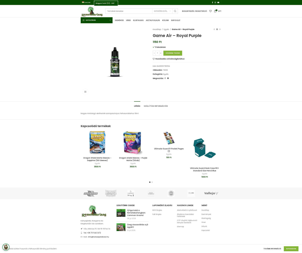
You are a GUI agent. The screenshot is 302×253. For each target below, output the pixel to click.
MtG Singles (157, 210)
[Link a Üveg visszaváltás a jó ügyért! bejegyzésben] (121, 227)
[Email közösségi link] (168, 78)
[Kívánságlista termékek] (210, 11)
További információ (272, 249)
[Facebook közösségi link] (212, 2)
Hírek (204, 222)
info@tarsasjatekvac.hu (98, 237)
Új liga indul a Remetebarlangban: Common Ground (136, 213)
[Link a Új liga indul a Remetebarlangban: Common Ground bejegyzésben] (121, 213)
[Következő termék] (219, 29)
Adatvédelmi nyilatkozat (187, 210)
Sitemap (180, 226)
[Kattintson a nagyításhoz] (85, 92)
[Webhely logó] (92, 11)
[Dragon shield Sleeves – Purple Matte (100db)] (133, 143)
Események (206, 214)
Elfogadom (291, 249)
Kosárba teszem (173, 53)
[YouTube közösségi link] (218, 2)
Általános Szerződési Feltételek (185, 215)
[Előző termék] (214, 29)
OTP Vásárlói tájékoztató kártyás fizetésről (187, 221)
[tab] (137, 104)
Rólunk (204, 226)
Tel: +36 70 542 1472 (92, 233)
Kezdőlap (157, 29)
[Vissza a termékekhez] (217, 29)
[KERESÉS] (175, 11)
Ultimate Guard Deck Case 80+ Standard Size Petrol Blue (204, 169)
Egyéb (166, 29)
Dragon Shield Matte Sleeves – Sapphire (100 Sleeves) (97, 159)
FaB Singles (156, 214)
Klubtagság (206, 218)
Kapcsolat (206, 230)
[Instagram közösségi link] (215, 2)
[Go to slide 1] (149, 182)
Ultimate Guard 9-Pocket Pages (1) (169, 149)
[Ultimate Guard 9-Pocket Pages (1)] (169, 138)
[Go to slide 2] (152, 182)
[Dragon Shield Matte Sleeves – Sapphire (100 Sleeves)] (97, 143)
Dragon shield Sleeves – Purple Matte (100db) (133, 159)
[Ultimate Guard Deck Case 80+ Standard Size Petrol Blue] (204, 148)
